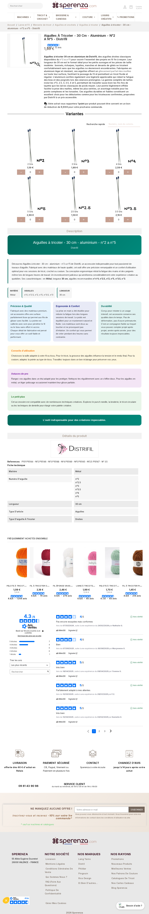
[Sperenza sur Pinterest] (134, 785)
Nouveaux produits (121, 864)
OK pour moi (19, 899)
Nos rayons (121, 854)
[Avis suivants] (111, 731)
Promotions (117, 859)
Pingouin (83, 873)
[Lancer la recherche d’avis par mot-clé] (48, 671)
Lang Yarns (84, 859)
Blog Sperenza (119, 888)
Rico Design (84, 878)
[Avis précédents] (88, 731)
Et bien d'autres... (88, 883)
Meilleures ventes (121, 868)
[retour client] (129, 753)
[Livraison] (56, 753)
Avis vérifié (138, 617)
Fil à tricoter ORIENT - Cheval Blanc (50, 586)
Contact (92, 762)
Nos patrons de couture (124, 873)
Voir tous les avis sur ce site (29, 636)
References (13, 461)
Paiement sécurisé (56, 762)
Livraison (20, 762)
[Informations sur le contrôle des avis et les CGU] (43, 631)
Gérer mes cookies (56, 903)
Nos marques (89, 854)
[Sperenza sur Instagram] (127, 785)
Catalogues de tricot (122, 878)
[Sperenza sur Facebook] (119, 785)
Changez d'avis (129, 762)
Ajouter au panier (20, 604)
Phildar (82, 868)
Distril (81, 864)
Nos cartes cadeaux (122, 883)
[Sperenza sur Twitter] (112, 785)
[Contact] (20, 753)
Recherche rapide (96, 124)
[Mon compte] (125, 7)
